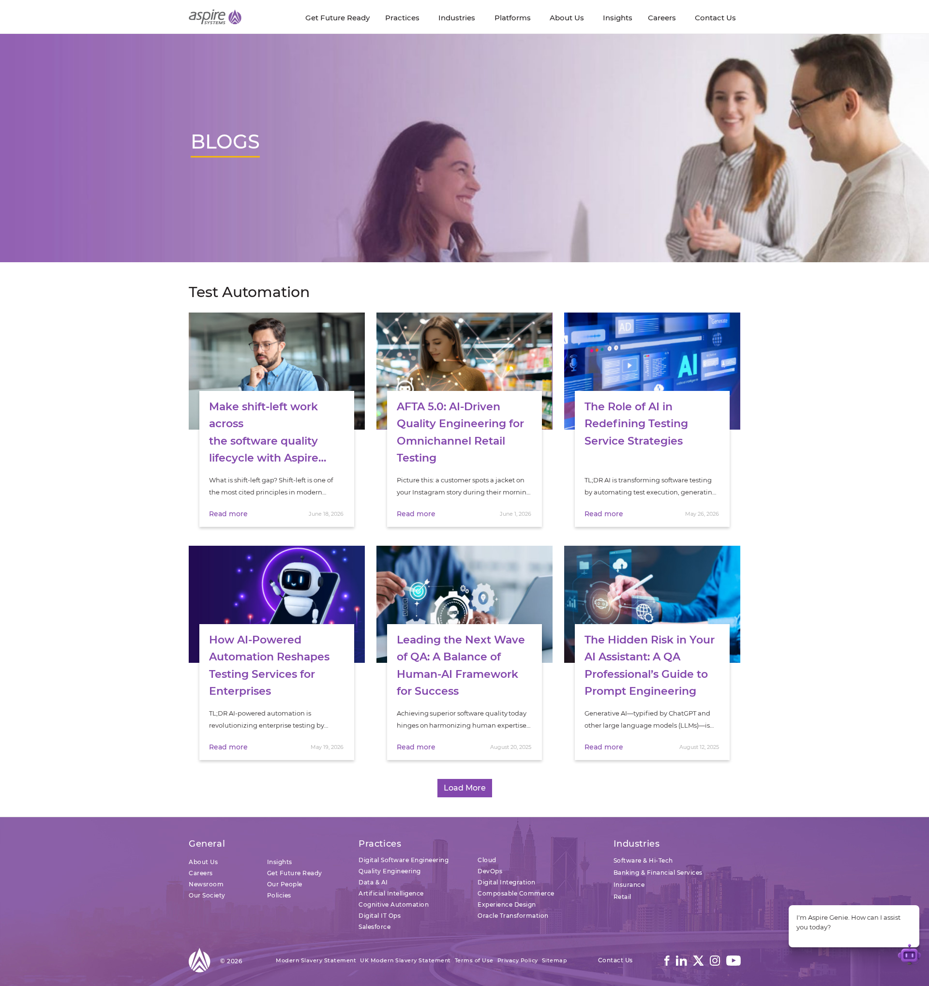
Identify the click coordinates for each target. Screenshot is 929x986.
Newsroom (206, 884)
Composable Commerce (516, 893)
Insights (279, 862)
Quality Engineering (390, 871)
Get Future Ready (294, 873)
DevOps (490, 871)
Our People (284, 884)
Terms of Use (474, 960)
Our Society (207, 895)
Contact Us (615, 960)
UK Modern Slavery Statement (405, 960)
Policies (279, 895)
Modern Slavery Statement (316, 960)
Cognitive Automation (394, 904)
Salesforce (374, 926)
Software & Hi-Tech (643, 860)
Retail (622, 896)
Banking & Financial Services (658, 872)
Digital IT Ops (380, 915)
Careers (201, 873)
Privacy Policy (517, 960)
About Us (203, 862)
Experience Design (507, 904)
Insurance (629, 884)
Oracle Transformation (513, 915)
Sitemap (555, 960)
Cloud (487, 860)
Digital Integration (507, 882)
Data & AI (373, 882)
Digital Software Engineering (404, 860)
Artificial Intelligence (391, 893)
